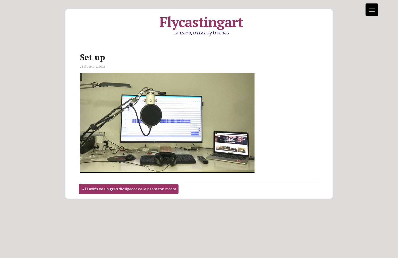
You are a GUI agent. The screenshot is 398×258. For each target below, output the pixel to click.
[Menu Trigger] (372, 9)
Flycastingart (201, 22)
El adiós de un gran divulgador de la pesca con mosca (130, 188)
